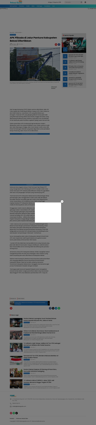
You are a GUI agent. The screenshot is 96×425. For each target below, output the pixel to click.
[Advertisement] (48, 212)
